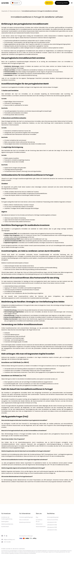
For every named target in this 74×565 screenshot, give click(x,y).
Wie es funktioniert (24, 519)
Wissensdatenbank (14, 11)
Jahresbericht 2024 (52, 530)
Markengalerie (5, 521)
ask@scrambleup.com (9, 539)
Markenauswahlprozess (7, 524)
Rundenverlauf (5, 526)
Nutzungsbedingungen (53, 517)
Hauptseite (4, 11)
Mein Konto (49, 3)
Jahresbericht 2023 (52, 527)
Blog (37, 517)
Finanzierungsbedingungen (26, 517)
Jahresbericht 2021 (52, 522)
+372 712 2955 (7, 542)
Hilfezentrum (39, 524)
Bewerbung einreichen (25, 522)
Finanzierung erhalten (62, 3)
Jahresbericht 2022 (52, 525)
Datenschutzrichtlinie (52, 519)
